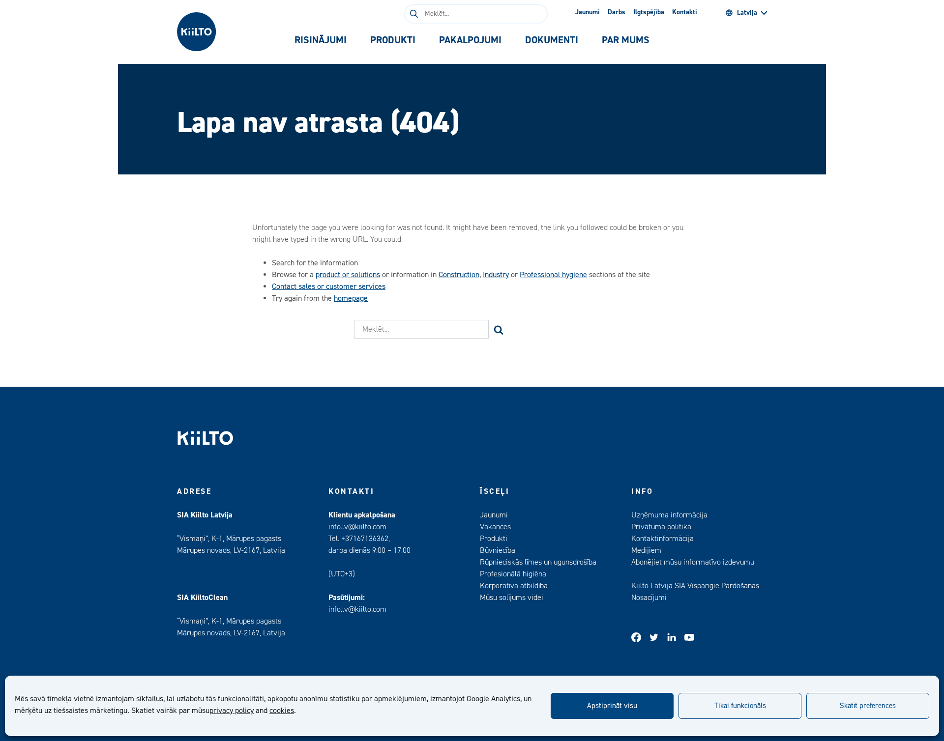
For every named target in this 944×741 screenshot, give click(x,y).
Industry (496, 275)
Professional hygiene (553, 275)
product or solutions (348, 275)
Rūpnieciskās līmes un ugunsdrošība (538, 562)
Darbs (616, 12)
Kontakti (684, 12)
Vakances (495, 527)
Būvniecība (497, 550)
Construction (459, 275)
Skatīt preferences (868, 706)
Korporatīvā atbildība (514, 586)
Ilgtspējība (648, 12)
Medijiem (646, 550)
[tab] (320, 40)
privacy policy (231, 710)
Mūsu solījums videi (511, 597)
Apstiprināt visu (612, 706)
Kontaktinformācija (662, 538)
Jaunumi (587, 12)
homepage (351, 298)
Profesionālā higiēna (513, 574)
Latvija (747, 12)
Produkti (493, 538)
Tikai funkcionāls (740, 706)
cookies (281, 710)
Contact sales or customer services (328, 286)
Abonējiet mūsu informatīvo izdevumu (692, 562)
